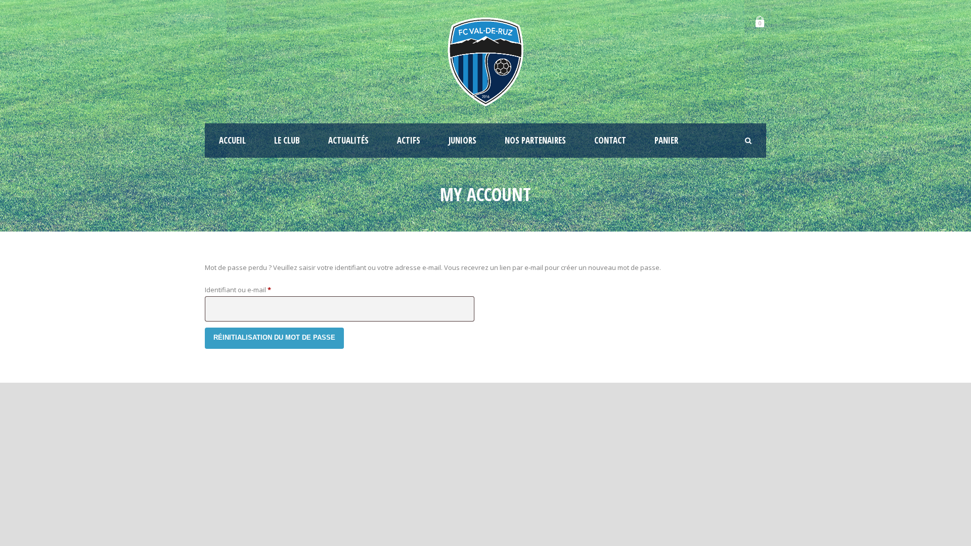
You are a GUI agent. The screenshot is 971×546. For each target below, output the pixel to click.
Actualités (348, 140)
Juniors (462, 140)
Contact (610, 140)
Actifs (408, 140)
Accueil (232, 140)
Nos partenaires (535, 140)
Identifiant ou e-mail (254, 289)
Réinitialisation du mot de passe (274, 337)
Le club (287, 140)
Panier (666, 140)
